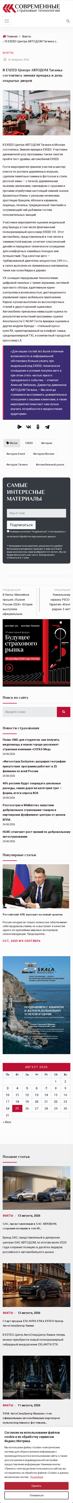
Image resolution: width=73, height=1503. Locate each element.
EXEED (29, 443)
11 (17, 1095)
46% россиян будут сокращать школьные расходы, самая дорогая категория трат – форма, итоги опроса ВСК (32, 788)
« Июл (7, 1122)
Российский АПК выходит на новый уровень (33, 914)
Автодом (46, 443)
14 (46, 1095)
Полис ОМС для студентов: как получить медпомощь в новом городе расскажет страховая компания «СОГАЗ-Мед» (31, 744)
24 (7, 1108)
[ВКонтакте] (28, 427)
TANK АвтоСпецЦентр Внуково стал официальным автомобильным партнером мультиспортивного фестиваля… (31, 1418)
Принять (36, 1485)
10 (7, 1095)
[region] (36, 1465)
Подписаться (21, 525)
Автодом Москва (43, 453)
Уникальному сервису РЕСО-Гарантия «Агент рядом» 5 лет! (59, 600)
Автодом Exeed (15, 453)
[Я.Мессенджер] (19, 427)
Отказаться (36, 1495)
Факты (26, 36)
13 (36, 1095)
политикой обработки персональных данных (31, 536)
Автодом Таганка (17, 464)
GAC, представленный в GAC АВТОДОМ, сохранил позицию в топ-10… (30, 1226)
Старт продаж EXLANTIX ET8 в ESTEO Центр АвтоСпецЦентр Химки (33, 1323)
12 (27, 1095)
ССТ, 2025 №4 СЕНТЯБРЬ (22, 941)
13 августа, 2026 (29, 1215)
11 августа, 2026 (29, 1405)
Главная (12, 36)
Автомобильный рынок (50, 464)
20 (36, 1101)
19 (27, 1101)
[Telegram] (47, 427)
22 (56, 1101)
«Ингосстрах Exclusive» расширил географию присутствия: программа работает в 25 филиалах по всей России (34, 766)
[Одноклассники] (38, 427)
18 (17, 1101)
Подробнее (36, 1477)
